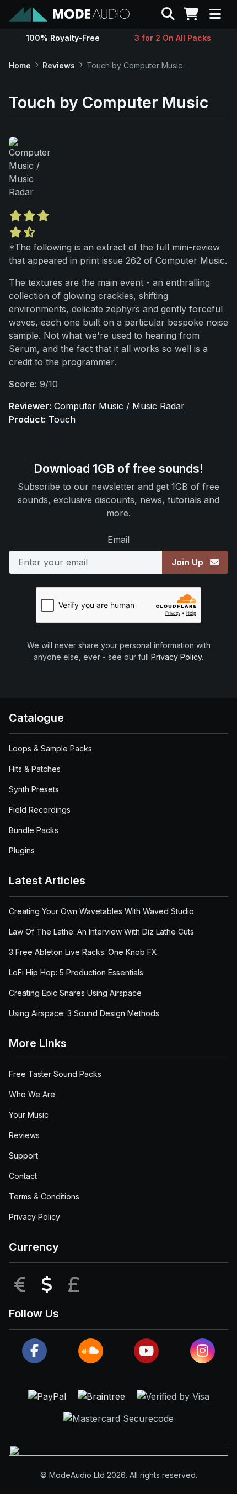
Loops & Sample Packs (50, 748)
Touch (62, 419)
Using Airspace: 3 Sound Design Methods (84, 1013)
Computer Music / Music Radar (119, 406)
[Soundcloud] (90, 1350)
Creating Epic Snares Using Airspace (75, 992)
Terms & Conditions (44, 1196)
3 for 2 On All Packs (172, 37)
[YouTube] (146, 1350)
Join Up (188, 562)
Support (23, 1155)
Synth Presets (34, 789)
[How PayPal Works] (48, 1395)
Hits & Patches (35, 768)
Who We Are (32, 1094)
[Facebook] (34, 1350)
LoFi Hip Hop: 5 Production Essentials (76, 972)
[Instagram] (202, 1350)
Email (118, 539)
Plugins (22, 850)
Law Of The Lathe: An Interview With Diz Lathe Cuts (101, 931)
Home (20, 65)
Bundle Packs (33, 830)
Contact (23, 1176)
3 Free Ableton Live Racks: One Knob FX (83, 952)
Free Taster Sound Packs (55, 1074)
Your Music (29, 1114)
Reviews (58, 65)
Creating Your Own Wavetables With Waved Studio (101, 911)
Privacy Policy (176, 656)
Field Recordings (40, 809)
